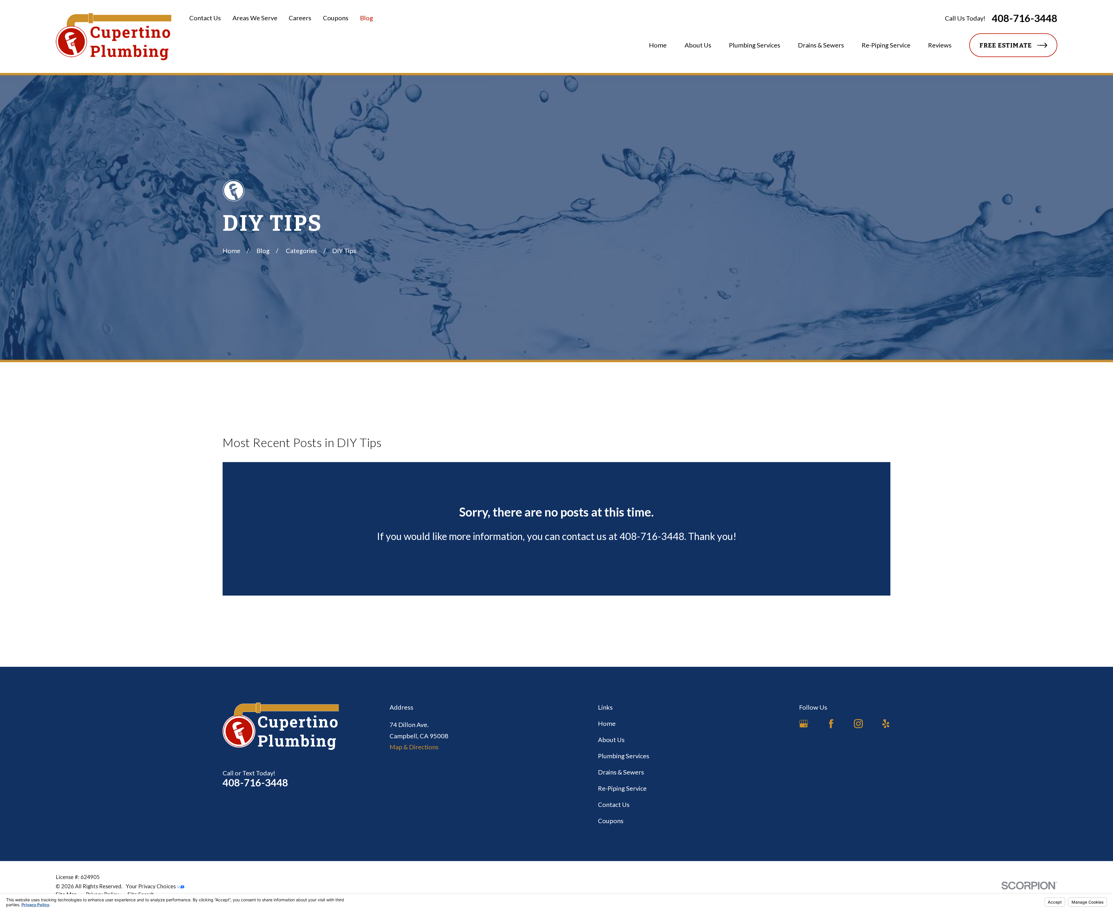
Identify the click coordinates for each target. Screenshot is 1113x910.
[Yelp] (885, 723)
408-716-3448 (1024, 18)
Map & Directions (414, 747)
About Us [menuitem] (698, 45)
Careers (300, 18)
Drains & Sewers (621, 772)
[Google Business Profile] (803, 723)
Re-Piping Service (622, 788)
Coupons (335, 18)
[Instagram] (858, 723)
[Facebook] (831, 723)
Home (607, 723)
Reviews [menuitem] (940, 45)
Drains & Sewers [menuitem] (821, 45)
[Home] (113, 36)
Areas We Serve (254, 18)
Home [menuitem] (658, 45)
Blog (366, 18)
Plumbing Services (623, 756)
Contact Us (205, 18)
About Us (611, 740)
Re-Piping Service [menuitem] (886, 45)
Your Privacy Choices (151, 886)
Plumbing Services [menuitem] (754, 45)
